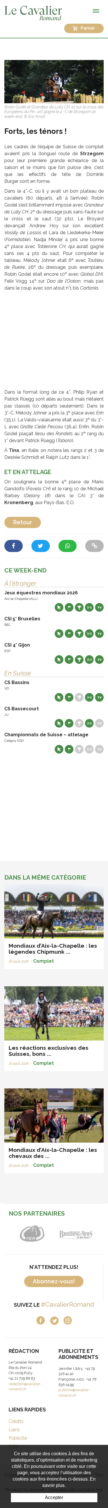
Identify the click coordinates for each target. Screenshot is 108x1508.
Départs (69, 607)
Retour (22, 522)
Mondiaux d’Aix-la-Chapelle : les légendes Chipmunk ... (53, 948)
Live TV (99, 607)
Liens (14, 1429)
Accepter (54, 1497)
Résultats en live (89, 607)
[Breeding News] (76, 1233)
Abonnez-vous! (54, 1281)
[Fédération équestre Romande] (32, 1233)
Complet (43, 961)
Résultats (79, 607)
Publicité (18, 1438)
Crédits (16, 1421)
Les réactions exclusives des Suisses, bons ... (48, 1051)
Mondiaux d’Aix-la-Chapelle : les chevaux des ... (53, 1153)
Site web (59, 607)
